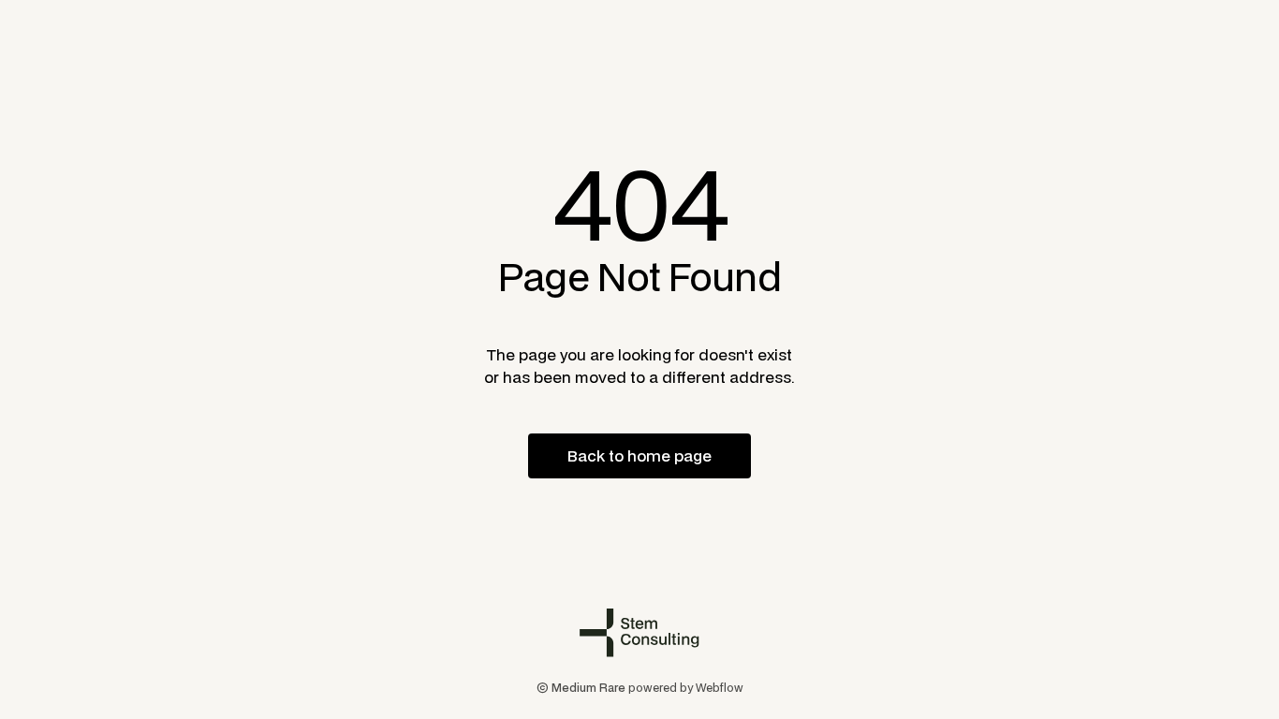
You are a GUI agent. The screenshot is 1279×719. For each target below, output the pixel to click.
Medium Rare (588, 688)
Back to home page (639, 455)
